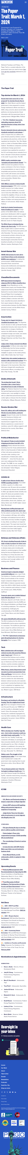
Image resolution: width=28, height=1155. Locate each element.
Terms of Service (8, 1109)
